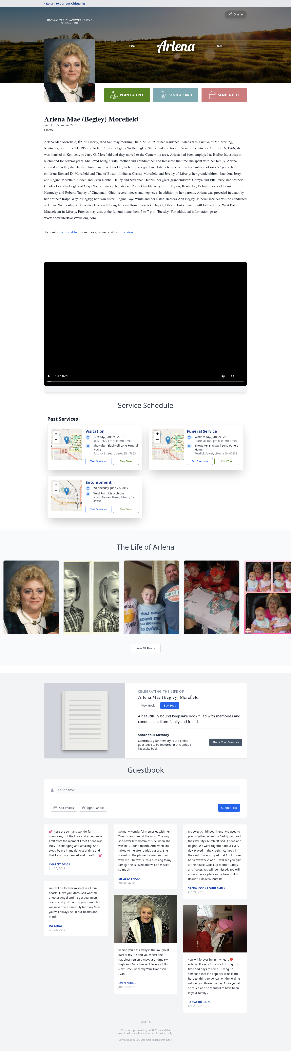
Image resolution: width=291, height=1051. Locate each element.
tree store (127, 232)
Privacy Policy (134, 1033)
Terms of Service (156, 1033)
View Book (148, 705)
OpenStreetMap (150, 1040)
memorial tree (69, 232)
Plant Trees (126, 461)
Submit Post (229, 808)
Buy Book (170, 705)
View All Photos (146, 648)
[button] (66, 440)
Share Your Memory (226, 742)
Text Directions (98, 461)
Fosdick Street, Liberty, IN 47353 (114, 453)
